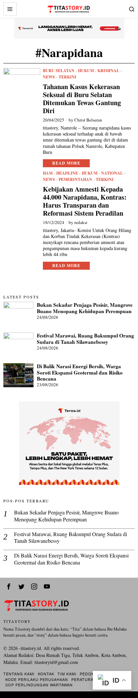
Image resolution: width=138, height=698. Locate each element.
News (49, 77)
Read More (66, 163)
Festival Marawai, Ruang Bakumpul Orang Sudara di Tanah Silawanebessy (85, 338)
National (112, 173)
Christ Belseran (88, 120)
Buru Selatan (58, 70)
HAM (48, 173)
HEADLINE (67, 173)
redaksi (80, 222)
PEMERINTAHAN (75, 179)
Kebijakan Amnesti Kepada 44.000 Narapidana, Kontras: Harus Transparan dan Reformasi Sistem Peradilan (85, 201)
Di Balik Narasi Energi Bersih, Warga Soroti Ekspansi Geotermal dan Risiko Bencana (80, 372)
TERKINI (67, 77)
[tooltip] (8, 586)
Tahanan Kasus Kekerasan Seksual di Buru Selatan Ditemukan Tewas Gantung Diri (82, 99)
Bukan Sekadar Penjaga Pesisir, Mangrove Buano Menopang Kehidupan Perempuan (85, 308)
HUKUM (86, 70)
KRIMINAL (108, 70)
